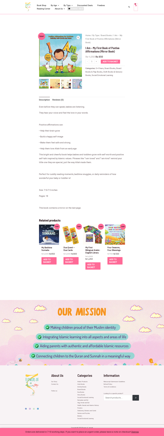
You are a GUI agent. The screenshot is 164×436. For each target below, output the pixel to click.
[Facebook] (26, 409)
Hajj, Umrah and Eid (83, 403)
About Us (59, 9)
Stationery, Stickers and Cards (86, 411)
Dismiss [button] (135, 432)
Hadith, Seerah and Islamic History (88, 405)
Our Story (54, 381)
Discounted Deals (85, 5)
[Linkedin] (38, 409)
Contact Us (54, 384)
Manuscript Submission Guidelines (114, 381)
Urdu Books (81, 384)
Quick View (49, 242)
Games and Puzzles (83, 413)
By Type (67, 5)
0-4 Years (100, 68)
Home (88, 35)
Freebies (101, 5)
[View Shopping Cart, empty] (136, 7)
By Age (54, 5)
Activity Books (81, 387)
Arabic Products (82, 381)
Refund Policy (108, 384)
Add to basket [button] (47, 260)
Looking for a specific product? (113, 393)
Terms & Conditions (110, 387)
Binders (79, 416)
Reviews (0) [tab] (58, 100)
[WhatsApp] (34, 409)
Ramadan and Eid (82, 400)
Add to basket (110, 61)
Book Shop (41, 5)
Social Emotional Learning (102, 75)
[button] (58, 5)
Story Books (81, 395)
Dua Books (80, 392)
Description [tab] (44, 100)
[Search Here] (135, 398)
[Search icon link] (129, 7)
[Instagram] (30, 409)
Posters (79, 408)
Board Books (106, 35)
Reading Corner (43, 9)
